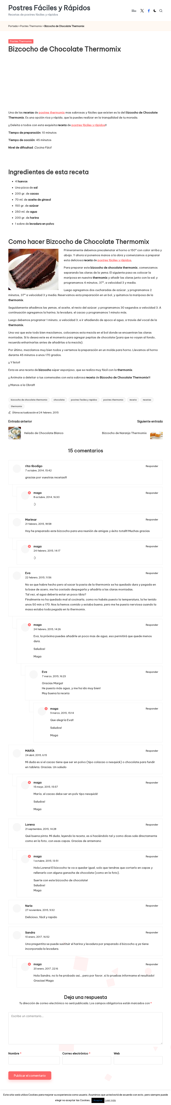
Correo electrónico (76, 1053)
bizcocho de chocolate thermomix (29, 399)
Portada (13, 26)
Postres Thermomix (31, 26)
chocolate (59, 399)
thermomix (16, 406)
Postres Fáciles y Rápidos (49, 8)
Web (117, 1053)
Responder (152, 466)
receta (133, 399)
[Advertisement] (85, 84)
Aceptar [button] (98, 1100)
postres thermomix (52, 112)
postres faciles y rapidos (84, 399)
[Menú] (134, 11)
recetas (147, 399)
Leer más (110, 1100)
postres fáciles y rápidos (114, 260)
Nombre (14, 1053)
